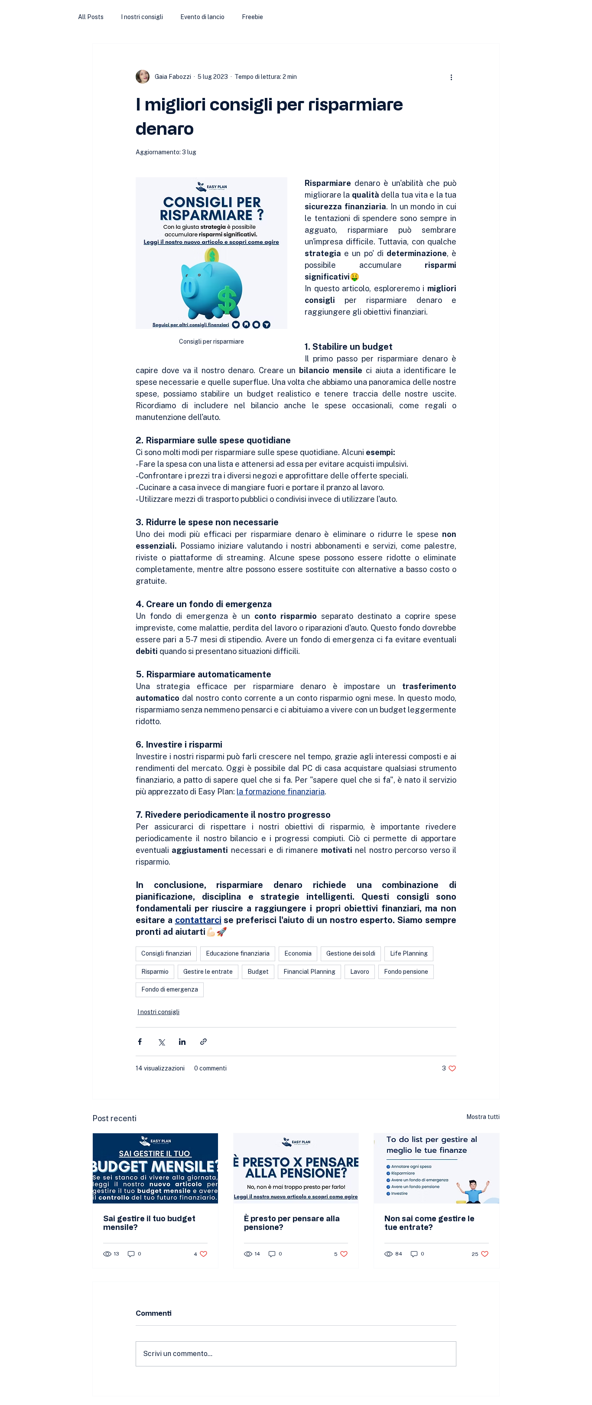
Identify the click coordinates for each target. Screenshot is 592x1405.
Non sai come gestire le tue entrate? (429, 1222)
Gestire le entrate (208, 971)
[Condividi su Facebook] (140, 1041)
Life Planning (409, 953)
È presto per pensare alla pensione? (292, 1222)
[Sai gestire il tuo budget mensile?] (155, 1168)
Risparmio (155, 971)
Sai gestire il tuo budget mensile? (149, 1222)
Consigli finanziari (166, 953)
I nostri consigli (142, 16)
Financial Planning (309, 971)
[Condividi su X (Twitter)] (161, 1041)
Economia (298, 953)
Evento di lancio (202, 16)
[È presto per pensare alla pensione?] (296, 1168)
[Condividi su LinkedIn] (182, 1041)
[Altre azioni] (451, 77)
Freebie (252, 16)
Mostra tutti (483, 1116)
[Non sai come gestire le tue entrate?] (436, 1168)
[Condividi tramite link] (203, 1041)
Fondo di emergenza (169, 989)
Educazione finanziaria (238, 953)
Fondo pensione (406, 971)
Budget (258, 971)
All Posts (91, 16)
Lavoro (359, 971)
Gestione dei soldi (350, 953)
